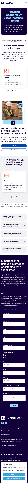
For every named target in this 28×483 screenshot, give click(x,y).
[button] (8, 90)
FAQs (14, 145)
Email (4, 329)
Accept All (14, 474)
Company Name (7, 345)
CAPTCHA (6, 394)
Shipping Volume (7, 378)
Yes (5, 355)
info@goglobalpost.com (8, 445)
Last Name (6, 321)
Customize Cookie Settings (13, 478)
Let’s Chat (14, 150)
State (4, 362)
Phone (4, 337)
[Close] (25, 464)
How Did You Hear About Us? (11, 386)
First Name (6, 313)
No (5, 357)
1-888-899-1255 (6, 434)
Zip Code (5, 370)
